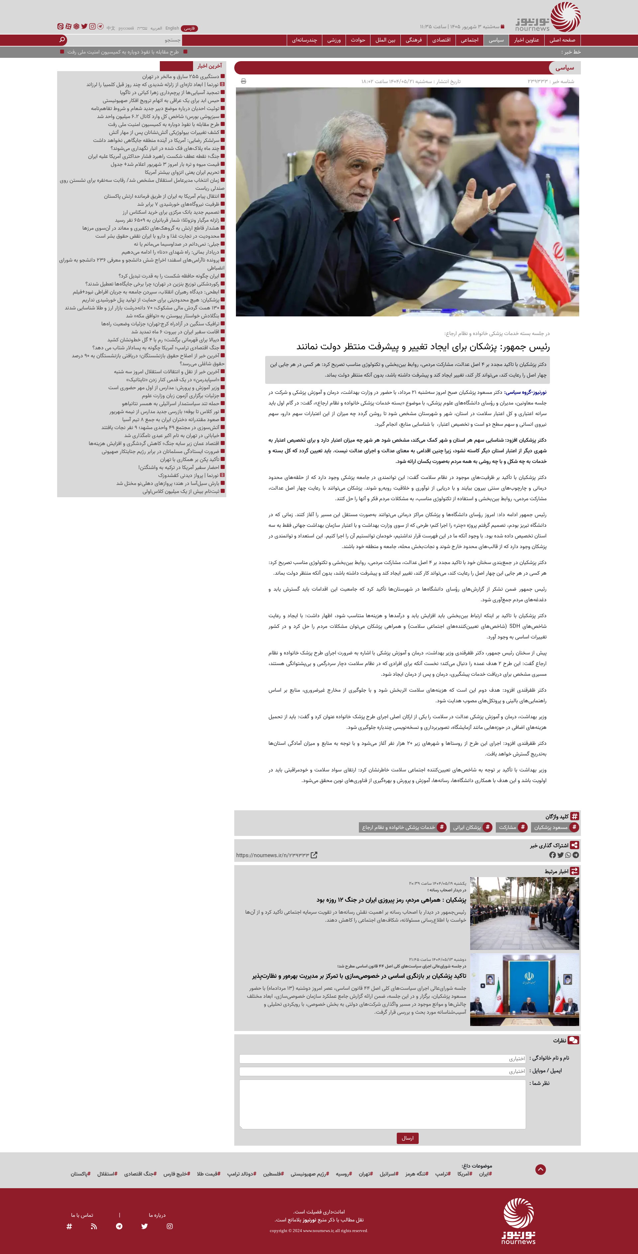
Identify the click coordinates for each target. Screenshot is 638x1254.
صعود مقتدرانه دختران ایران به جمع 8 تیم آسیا (171, 419)
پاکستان (79, 1174)
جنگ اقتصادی (139, 1174)
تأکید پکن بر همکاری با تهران (190, 459)
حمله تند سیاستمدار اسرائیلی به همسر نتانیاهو (171, 403)
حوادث (358, 40)
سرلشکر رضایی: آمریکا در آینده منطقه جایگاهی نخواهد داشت (157, 140)
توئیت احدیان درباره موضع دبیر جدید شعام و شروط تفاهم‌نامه (156, 108)
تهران (364, 1174)
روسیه (342, 1174)
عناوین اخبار (526, 40)
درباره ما (157, 1215)
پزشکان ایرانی (467, 827)
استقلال (105, 1174)
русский (126, 28)
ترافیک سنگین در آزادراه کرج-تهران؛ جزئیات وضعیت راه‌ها (161, 324)
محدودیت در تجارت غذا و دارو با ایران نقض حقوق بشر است (158, 236)
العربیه (156, 28)
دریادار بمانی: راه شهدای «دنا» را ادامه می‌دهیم (171, 252)
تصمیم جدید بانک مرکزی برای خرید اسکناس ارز (172, 212)
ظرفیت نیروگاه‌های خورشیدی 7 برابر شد (179, 204)
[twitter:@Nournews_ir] (144, 1227)
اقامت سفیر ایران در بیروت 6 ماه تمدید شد (176, 332)
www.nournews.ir (318, 1230)
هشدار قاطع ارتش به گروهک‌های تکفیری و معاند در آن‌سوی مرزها (151, 228)
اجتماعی (469, 40)
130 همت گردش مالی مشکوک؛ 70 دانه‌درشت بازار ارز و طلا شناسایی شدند (143, 308)
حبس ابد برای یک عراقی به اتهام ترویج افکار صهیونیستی (162, 100)
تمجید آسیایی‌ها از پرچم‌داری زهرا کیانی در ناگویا (170, 92)
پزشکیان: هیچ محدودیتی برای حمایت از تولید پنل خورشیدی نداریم (151, 300)
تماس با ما (82, 1215)
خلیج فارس (175, 1174)
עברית (142, 28)
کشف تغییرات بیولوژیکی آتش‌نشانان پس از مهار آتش (165, 132)
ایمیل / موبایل (547, 1071)
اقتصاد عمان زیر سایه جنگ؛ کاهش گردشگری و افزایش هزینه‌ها (155, 443)
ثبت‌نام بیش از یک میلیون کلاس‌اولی (182, 491)
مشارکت (507, 827)
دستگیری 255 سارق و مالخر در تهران (181, 76)
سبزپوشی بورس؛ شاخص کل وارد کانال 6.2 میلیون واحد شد (159, 116)
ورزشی (334, 40)
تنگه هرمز (415, 1174)
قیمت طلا (207, 1174)
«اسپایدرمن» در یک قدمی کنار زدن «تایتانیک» (173, 380)
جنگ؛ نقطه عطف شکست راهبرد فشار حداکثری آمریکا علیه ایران (154, 156)
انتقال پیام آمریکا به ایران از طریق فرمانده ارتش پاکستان (162, 196)
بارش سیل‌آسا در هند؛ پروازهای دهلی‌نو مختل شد (168, 483)
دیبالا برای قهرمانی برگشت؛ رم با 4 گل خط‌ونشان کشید (164, 340)
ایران (484, 1174)
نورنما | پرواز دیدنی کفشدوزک (189, 475)
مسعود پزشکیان (551, 827)
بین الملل (385, 40)
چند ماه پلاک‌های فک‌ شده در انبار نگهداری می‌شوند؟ (166, 148)
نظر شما (541, 1084)
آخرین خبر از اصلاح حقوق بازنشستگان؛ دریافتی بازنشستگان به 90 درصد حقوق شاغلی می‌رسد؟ (148, 360)
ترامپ (441, 1174)
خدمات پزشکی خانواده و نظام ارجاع (398, 827)
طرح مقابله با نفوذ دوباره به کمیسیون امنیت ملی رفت (149, 52)
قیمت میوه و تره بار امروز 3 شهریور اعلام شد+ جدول (166, 164)
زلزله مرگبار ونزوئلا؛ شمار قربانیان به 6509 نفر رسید (168, 220)
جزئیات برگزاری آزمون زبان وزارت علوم (181, 396)
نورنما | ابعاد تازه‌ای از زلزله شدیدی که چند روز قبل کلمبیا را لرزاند (153, 84)
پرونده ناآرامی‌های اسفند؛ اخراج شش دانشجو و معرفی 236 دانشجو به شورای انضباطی (142, 264)
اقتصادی (441, 40)
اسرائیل (387, 1174)
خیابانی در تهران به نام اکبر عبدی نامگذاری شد (172, 435)
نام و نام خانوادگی (550, 1058)
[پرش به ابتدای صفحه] (540, 1170)
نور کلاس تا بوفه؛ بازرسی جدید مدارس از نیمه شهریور (165, 411)
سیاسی (496, 40)
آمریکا (463, 1174)
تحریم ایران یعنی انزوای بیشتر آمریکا (183, 172)
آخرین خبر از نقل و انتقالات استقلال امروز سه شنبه (167, 372)
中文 (111, 28)
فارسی (189, 28)
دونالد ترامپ (240, 1174)
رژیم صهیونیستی (308, 1174)
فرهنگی (414, 40)
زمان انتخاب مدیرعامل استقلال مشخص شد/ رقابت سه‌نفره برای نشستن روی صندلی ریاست (142, 184)
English (172, 28)
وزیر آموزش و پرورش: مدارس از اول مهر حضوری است (164, 388)
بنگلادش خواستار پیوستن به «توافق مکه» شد (173, 316)
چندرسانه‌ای (304, 40)
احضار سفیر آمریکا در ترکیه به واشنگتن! (179, 467)
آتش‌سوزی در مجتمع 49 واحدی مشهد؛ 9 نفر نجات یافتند (161, 427)
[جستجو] (62, 40)
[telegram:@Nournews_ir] (119, 1227)
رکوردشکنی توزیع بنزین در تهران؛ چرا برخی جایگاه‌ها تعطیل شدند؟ (153, 284)
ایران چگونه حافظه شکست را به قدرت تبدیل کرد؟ (170, 276)
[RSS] (94, 1227)
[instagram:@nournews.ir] (170, 1227)
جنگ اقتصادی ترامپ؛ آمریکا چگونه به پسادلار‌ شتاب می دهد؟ (156, 348)
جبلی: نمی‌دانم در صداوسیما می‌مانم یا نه (177, 244)
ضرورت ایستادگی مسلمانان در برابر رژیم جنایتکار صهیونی (161, 451)
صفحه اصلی (563, 40)
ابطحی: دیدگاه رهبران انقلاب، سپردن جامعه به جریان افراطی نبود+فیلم (147, 292)
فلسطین (272, 1174)
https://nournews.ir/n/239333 (272, 856)
